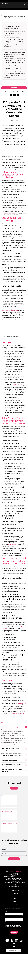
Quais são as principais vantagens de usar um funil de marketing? (11, 759)
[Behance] (21, 940)
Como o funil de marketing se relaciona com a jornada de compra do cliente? (12, 754)
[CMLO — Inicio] (9, 5)
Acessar (13, 788)
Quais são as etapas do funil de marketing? (10, 749)
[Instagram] (11, 940)
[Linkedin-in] (16, 940)
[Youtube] (14, 945)
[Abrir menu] (24, 5)
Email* (6, 916)
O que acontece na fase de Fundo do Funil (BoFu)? (11, 770)
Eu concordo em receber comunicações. (11, 922)
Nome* (6, 911)
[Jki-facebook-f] (7, 940)
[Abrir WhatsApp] (24, 950)
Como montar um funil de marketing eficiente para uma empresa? (11, 765)
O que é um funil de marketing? (9, 727)
